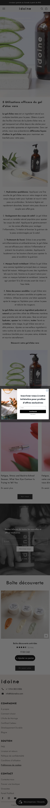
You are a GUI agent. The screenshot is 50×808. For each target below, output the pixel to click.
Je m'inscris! (33, 411)
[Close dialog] (47, 390)
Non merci (32, 414)
